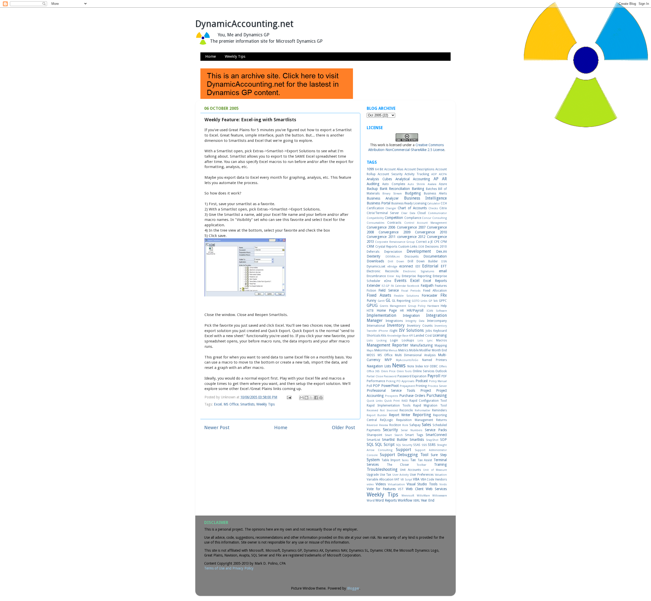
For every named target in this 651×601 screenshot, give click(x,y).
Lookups (408, 340)
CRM (370, 246)
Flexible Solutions (406, 295)
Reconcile (406, 410)
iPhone (383, 331)
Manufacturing (421, 345)
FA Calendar (398, 286)
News (399, 365)
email (443, 271)
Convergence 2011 (381, 237)
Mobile (414, 350)
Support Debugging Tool (404, 454)
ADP (434, 174)
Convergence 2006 (381, 227)
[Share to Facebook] (316, 397)
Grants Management (393, 306)
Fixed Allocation (435, 290)
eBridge (392, 266)
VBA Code (427, 479)
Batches (431, 189)
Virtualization (396, 484)
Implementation (381, 315)
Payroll (433, 375)
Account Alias (393, 169)
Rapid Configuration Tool (428, 400)
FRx (443, 295)
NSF (426, 366)
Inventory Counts (420, 325)
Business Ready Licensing (408, 203)
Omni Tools (404, 371)
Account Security (390, 174)
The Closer (398, 465)
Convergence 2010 (431, 232)
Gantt (381, 301)
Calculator (433, 203)
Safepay (415, 425)
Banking (418, 189)
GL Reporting (401, 301)
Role (405, 425)
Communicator (437, 213)
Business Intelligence (425, 198)
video (370, 484)
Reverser (372, 425)
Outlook (441, 371)
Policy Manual (438, 381)
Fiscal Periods (411, 290)
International (376, 325)
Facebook (413, 286)
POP (376, 386)
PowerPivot (390, 386)
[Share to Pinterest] (320, 397)
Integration (411, 315)
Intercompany (437, 321)
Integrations (394, 321)
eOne (387, 281)
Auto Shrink (416, 184)
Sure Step (439, 455)
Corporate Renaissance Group (395, 242)
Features (441, 286)
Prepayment (407, 386)
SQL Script (384, 444)
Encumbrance (376, 276)
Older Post (343, 427)
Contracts (394, 222)
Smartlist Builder (395, 440)
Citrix (443, 208)
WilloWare (423, 495)
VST (401, 489)
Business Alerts (435, 193)
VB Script (406, 479)
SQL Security (404, 445)
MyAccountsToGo (407, 360)
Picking (390, 381)
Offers (443, 366)
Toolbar (421, 465)
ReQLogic (386, 420)
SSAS (416, 445)
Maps (370, 350)
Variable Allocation (380, 479)
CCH (444, 203)
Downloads (375, 261)
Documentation (435, 256)
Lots (420, 340)
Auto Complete (393, 184)
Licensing (440, 335)
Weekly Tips (235, 56)
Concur (426, 218)
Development (419, 251)
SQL (370, 444)
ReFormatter (422, 410)
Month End (439, 350)
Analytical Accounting (412, 179)
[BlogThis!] (306, 397)
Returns (441, 420)
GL (388, 300)
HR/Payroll (415, 310)
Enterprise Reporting (416, 276)
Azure (443, 184)
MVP (388, 360)
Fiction (371, 290)
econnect (406, 266)
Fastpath (427, 285)
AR (444, 178)
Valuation (441, 474)
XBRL (416, 500)
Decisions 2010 (436, 246)
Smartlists (247, 404)
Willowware (439, 495)
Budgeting (413, 193)
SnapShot (432, 440)
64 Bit (379, 169)
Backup (372, 189)
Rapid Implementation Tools (388, 405)
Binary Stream (392, 193)
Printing (421, 386)
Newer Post (217, 427)
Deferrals (373, 251)
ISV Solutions (411, 330)
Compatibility (375, 218)
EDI (418, 266)
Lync (430, 340)
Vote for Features (381, 489)
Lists (370, 340)
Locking (382, 340)
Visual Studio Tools (422, 484)
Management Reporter (387, 345)
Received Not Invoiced (382, 410)
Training (440, 464)
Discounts (412, 256)
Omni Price (388, 371)
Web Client (414, 489)
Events (400, 280)
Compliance (412, 218)
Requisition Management (414, 420)
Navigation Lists (379, 366)
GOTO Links (419, 301)
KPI (411, 335)
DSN (444, 261)
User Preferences (422, 474)
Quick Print (392, 400)
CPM (443, 242)
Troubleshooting (382, 469)
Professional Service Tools (391, 390)
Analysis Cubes (379, 179)
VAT (397, 479)
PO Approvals (405, 381)
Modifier (425, 350)
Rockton (395, 425)
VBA (416, 479)
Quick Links (375, 400)
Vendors (441, 479)
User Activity (400, 474)
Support (403, 449)
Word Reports (386, 500)
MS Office (231, 404)
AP (436, 178)
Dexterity (373, 256)
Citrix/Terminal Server (383, 213)
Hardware (433, 306)
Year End (427, 500)
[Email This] (301, 397)
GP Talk (433, 301)
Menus (393, 350)
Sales (426, 424)
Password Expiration (412, 376)
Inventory (396, 325)
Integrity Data (415, 321)
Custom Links (408, 246)
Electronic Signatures (418, 271)
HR (402, 310)
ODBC (434, 366)
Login (394, 340)
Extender (373, 285)
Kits (383, 335)
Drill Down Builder (423, 261)
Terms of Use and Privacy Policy (229, 568)
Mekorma (381, 350)
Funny (371, 300)
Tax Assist (425, 460)
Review (383, 425)
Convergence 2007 (411, 227)
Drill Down (396, 261)
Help (444, 306)
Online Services (423, 371)
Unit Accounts (410, 470)
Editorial (430, 266)
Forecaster (429, 295)
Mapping (441, 345)
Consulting (439, 218)
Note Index (415, 366)
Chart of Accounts (412, 208)
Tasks (405, 460)
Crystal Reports (386, 246)
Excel (218, 404)
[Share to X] (311, 397)
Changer (391, 208)
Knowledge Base (397, 335)
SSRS (432, 445)
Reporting (422, 414)
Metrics (403, 350)
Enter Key (393, 276)
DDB (421, 246)
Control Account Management (425, 222)
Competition (394, 218)
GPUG (372, 305)
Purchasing (436, 395)
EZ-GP (386, 286)
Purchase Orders (412, 396)
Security (390, 429)
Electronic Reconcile (382, 271)
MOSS (371, 355)
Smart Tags (414, 435)
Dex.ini (441, 251)
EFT (444, 266)
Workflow (405, 500)
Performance (376, 381)
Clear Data (408, 213)
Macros (441, 340)
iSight (393, 331)
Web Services (436, 489)
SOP (443, 440)
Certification (375, 208)
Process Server (437, 386)
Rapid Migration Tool (430, 405)
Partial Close (375, 376)
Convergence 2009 (394, 232)
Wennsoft (408, 495)
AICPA (443, 174)
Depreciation (393, 251)
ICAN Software (437, 310)
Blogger (353, 588)
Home (210, 56)
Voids (443, 484)
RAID (405, 400)
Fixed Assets (379, 295)
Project (425, 390)
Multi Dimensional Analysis (415, 355)
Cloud (421, 213)
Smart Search (394, 435)
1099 (370, 169)
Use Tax (385, 474)
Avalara (432, 184)
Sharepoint (374, 435)
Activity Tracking (417, 174)
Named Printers (434, 360)
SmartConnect (436, 435)
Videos (381, 484)
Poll (369, 386)
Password (390, 376)
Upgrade (373, 474)
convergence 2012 (411, 237)
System (373, 459)
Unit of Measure (435, 470)
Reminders (439, 410)
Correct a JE (424, 242)
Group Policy (417, 306)
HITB (370, 310)
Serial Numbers (411, 430)
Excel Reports (435, 281)
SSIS (424, 445)
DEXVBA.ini (393, 256)
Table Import (391, 460)
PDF (444, 376)
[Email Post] (288, 397)
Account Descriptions (419, 169)
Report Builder (377, 415)
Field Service (388, 290)
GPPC (443, 301)
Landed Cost (423, 335)
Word (371, 500)
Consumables (375, 222)
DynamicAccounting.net (244, 23)
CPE (436, 242)
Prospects (391, 396)
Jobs (429, 331)
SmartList (373, 440)
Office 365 (373, 371)
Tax (413, 460)
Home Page (387, 310)
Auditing (373, 184)
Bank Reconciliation (395, 189)
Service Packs (436, 430)
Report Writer (399, 415)
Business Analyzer (383, 198)
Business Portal (378, 203)
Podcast (422, 381)
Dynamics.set (376, 266)
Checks (433, 208)
